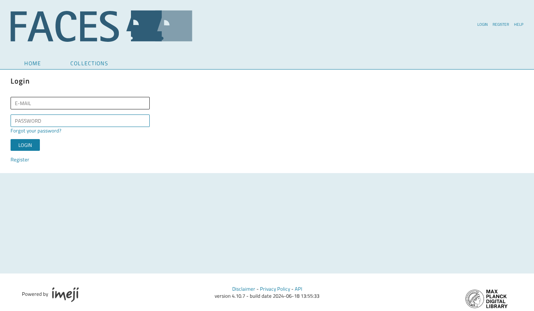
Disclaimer (243, 289)
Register (501, 24)
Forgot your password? (36, 130)
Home (32, 63)
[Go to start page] (101, 40)
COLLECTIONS (89, 63)
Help (518, 24)
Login (482, 24)
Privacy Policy (275, 289)
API (298, 289)
